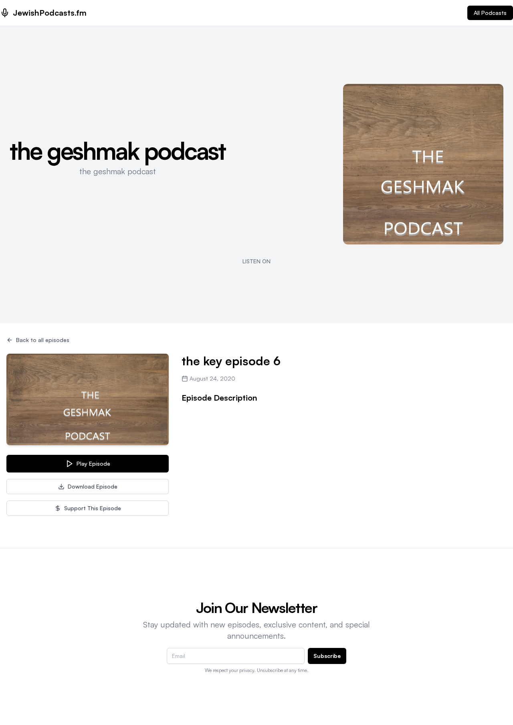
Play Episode (93, 463)
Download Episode (92, 486)
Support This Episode (92, 508)
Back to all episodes (42, 339)
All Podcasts (490, 12)
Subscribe (327, 655)
